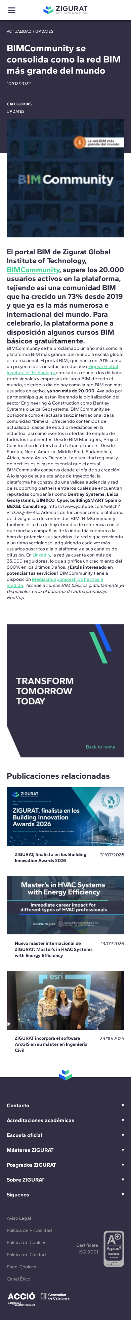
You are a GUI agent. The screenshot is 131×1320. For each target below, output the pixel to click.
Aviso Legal (19, 1218)
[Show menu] (12, 10)
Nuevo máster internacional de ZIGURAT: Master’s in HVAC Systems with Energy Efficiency (54, 949)
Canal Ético (18, 1279)
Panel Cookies (21, 1267)
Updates (44, 31)
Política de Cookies (26, 1242)
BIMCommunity (33, 269)
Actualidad (19, 31)
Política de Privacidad (29, 1230)
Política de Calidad (26, 1255)
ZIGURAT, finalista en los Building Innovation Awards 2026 (50, 857)
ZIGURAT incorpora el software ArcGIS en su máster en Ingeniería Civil (51, 1044)
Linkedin (41, 555)
